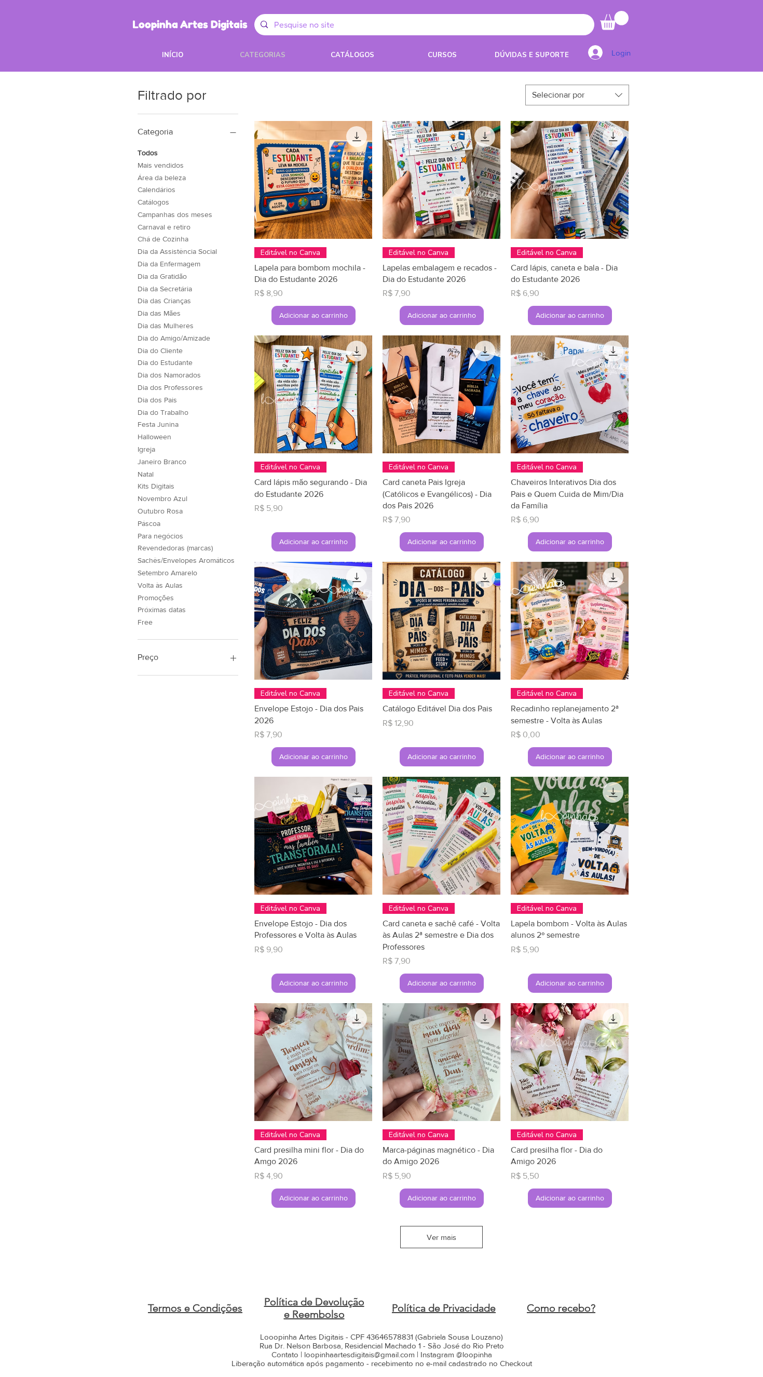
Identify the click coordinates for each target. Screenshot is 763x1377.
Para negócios (160, 536)
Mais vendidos (161, 165)
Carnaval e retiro (164, 227)
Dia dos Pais (157, 400)
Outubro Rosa (160, 511)
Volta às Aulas (160, 585)
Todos (148, 152)
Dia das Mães (159, 313)
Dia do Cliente (160, 350)
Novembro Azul (162, 498)
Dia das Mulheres (166, 325)
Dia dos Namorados (169, 375)
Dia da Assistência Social (177, 251)
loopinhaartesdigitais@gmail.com (359, 1354)
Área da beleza (162, 177)
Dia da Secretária (165, 289)
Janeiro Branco (162, 461)
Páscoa (149, 523)
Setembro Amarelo (167, 573)
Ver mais (441, 1237)
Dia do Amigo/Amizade (174, 338)
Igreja (146, 449)
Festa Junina (158, 424)
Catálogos (153, 202)
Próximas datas (162, 609)
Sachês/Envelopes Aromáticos (186, 560)
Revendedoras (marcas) (175, 548)
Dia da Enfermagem (169, 264)
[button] (614, 20)
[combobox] (577, 95)
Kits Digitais (156, 486)
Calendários (156, 189)
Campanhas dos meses (175, 214)
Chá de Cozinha (163, 239)
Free (145, 622)
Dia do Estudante (165, 362)
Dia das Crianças (164, 300)
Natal (146, 474)
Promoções (156, 597)
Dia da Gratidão (162, 276)
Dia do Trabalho (163, 412)
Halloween (154, 437)
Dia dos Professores (170, 387)
